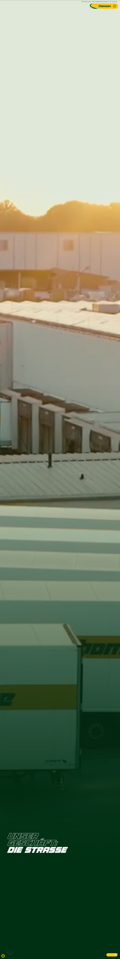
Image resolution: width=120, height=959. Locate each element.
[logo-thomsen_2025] (101, 4)
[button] (3, 956)
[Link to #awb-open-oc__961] (114, 6)
